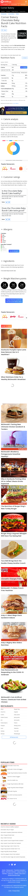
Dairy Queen (17, 714)
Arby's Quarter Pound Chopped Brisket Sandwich (12, 840)
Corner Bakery (16, 103)
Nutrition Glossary (11, 872)
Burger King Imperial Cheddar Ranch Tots (10, 848)
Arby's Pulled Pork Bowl (6, 838)
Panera (15, 723)
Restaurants (4, 4)
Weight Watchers (15, 11)
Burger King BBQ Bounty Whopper (9, 851)
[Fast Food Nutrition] (5, 1)
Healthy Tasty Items (19, 873)
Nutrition (3, 11)
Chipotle (16, 712)
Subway (2, 731)
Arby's (2, 709)
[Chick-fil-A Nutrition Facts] (13, 169)
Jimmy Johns (17, 717)
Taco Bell (16, 731)
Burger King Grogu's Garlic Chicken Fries (10, 846)
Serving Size (4, 64)
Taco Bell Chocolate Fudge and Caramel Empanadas (13, 857)
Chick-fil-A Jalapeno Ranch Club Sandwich (10, 854)
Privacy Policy (16, 890)
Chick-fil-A (3, 712)
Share (4, 30)
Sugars (3, 94)
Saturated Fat (5, 78)
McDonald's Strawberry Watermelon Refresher (11, 832)
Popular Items (22, 11)
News (3, 872)
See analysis (24, 67)
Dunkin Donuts (4, 717)
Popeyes (3, 725)
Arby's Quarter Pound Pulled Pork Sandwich (11, 843)
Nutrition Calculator (19, 870)
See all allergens (14, 251)
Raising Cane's (17, 725)
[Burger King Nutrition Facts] (20, 169)
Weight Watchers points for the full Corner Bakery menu (14, 300)
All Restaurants (14, 737)
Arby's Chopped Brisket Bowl (7, 835)
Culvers (2, 714)
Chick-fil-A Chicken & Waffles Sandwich (10, 827)
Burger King (16, 709)
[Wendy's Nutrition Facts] (13, 317)
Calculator (14, 4)
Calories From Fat (5, 70)
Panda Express (4, 723)
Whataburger (17, 733)
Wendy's (3, 733)
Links (9, 890)
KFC (2, 720)
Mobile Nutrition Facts (14, 875)
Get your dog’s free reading (16, 112)
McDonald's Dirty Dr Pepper (7, 829)
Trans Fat (4, 80)
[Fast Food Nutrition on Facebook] (9, 865)
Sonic (2, 728)
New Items (23, 4)
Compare (25, 57)
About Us (10, 873)
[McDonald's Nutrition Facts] (5, 169)
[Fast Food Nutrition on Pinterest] (11, 865)
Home (3, 870)
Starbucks (16, 728)
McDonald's (17, 720)
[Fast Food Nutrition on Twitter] (14, 865)
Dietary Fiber (4, 91)
